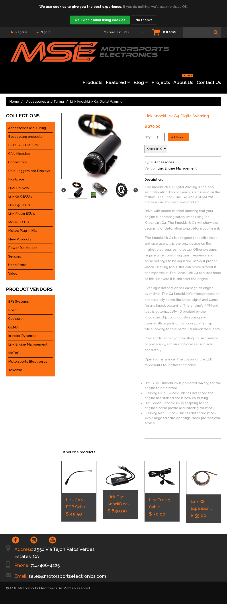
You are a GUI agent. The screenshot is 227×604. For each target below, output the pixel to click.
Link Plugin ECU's (21, 214)
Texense (15, 370)
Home (14, 102)
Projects (160, 82)
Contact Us (209, 82)
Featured (116, 82)
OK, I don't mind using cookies (100, 20)
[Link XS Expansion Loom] (203, 478)
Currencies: (112, 32)
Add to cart (178, 137)
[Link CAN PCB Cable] (78, 477)
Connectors (17, 162)
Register (21, 32)
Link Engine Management (177, 168)
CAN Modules (19, 154)
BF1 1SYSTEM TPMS (24, 145)
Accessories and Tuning (45, 102)
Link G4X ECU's (20, 196)
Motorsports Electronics (27, 362)
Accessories (164, 162)
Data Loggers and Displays (29, 171)
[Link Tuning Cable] (162, 477)
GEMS (13, 327)
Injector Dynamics (22, 336)
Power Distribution (22, 248)
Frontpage (16, 179)
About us (183, 81)
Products (92, 82)
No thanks (144, 20)
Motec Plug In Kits (22, 231)
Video (13, 274)
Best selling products (25, 137)
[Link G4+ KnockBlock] (120, 475)
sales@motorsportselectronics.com (67, 576)
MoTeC (13, 353)
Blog (138, 82)
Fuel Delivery (18, 188)
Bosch (13, 310)
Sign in (45, 32)
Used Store (17, 265)
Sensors (14, 256)
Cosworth (15, 319)
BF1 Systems (18, 302)
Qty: (148, 137)
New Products (19, 239)
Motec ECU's (18, 222)
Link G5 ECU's (19, 205)
